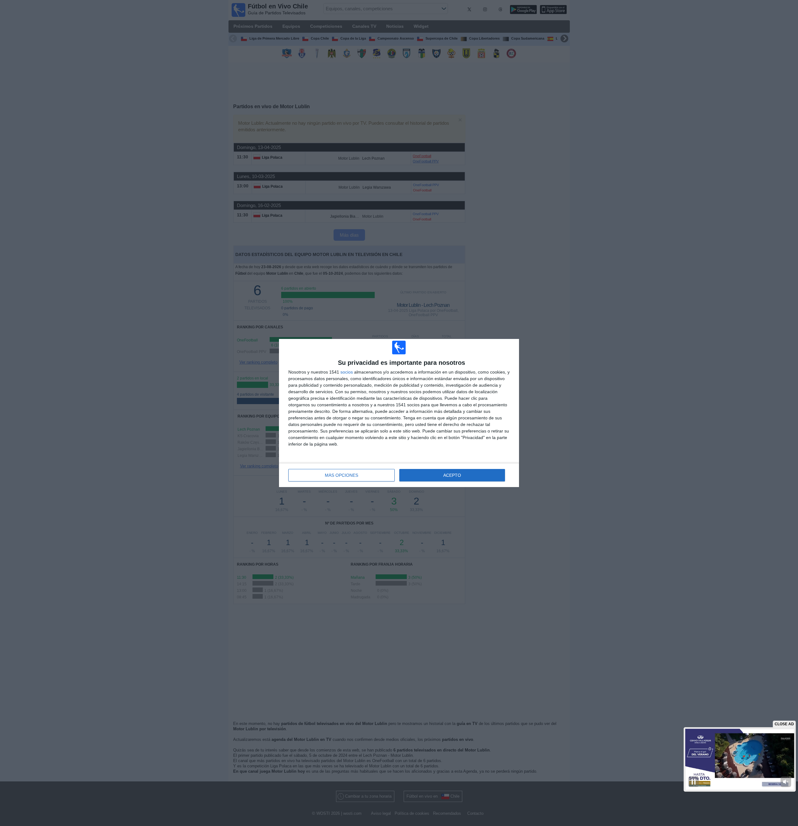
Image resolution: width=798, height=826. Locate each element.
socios (346, 372)
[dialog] (399, 413)
